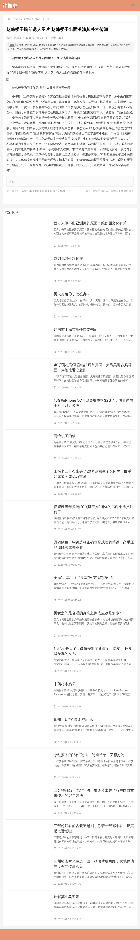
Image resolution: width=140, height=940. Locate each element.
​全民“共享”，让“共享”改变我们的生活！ (86, 577)
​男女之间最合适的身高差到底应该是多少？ (88, 613)
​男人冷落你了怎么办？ (72, 294)
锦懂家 (28, 18)
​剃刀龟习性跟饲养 (68, 258)
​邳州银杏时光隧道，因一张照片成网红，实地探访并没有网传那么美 (94, 864)
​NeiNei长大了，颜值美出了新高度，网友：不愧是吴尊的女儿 (92, 651)
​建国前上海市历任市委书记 (76, 329)
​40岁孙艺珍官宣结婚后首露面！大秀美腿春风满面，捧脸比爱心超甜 (92, 367)
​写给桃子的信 (65, 436)
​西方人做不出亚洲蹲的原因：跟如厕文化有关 (42, 190)
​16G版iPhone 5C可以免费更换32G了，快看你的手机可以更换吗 (93, 403)
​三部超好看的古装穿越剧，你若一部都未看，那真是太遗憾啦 (94, 828)
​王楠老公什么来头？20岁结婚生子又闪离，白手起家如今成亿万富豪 (92, 474)
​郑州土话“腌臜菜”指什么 (73, 719)
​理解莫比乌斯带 (66, 896)
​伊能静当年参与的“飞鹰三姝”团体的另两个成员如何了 (93, 509)
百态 (37, 18)
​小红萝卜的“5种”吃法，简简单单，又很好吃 (89, 755)
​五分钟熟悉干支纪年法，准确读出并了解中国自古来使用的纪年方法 (94, 793)
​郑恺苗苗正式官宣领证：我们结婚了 (113, 190)
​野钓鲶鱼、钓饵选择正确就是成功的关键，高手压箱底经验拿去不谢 (94, 544)
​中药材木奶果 (65, 684)
